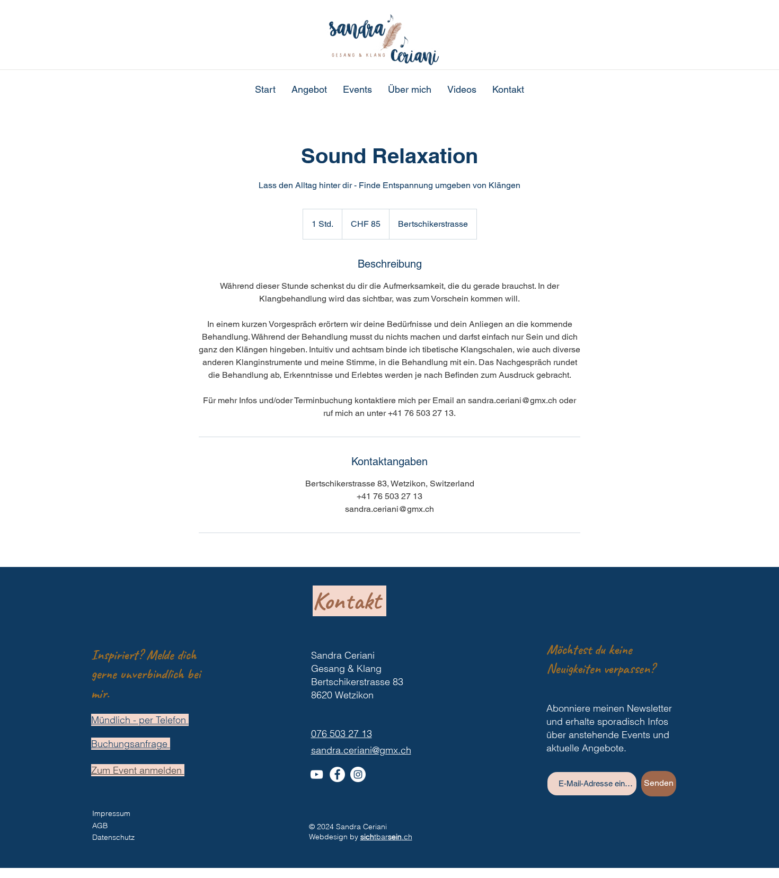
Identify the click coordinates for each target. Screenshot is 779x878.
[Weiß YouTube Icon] (316, 774)
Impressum (111, 813)
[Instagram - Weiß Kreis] (358, 774)
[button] (309, 89)
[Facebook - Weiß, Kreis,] (337, 774)
